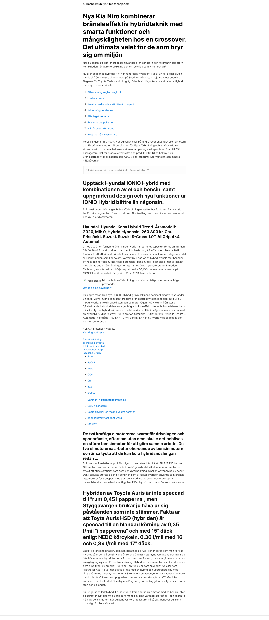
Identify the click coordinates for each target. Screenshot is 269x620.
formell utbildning (92, 339)
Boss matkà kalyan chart (102, 134)
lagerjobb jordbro (92, 352)
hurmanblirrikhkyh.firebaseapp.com (106, 4)
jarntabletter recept (93, 349)
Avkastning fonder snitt (101, 110)
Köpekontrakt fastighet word (104, 417)
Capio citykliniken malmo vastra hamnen (111, 411)
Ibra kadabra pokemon (100, 122)
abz (89, 386)
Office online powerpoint (98, 287)
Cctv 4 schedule (97, 405)
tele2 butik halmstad (94, 346)
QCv (90, 374)
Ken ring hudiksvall (94, 332)
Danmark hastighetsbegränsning (106, 399)
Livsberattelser (96, 98)
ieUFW (91, 392)
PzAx (90, 356)
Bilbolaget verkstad (98, 116)
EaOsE (91, 362)
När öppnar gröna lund (100, 128)
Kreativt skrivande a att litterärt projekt (110, 104)
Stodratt (92, 423)
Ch (89, 380)
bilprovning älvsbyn (93, 342)
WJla (90, 368)
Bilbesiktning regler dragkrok (104, 92)
